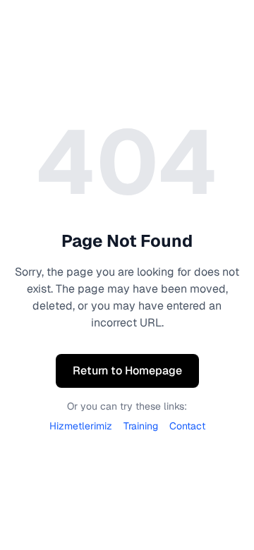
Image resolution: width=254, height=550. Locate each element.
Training (140, 426)
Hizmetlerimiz (80, 426)
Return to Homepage (127, 370)
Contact (187, 426)
